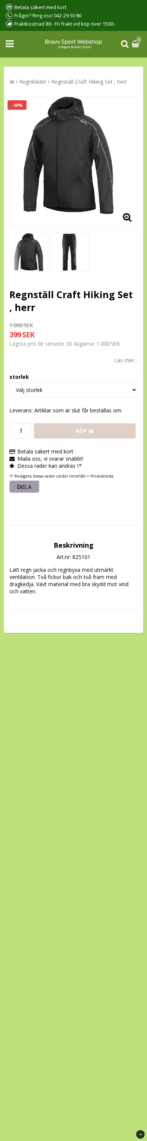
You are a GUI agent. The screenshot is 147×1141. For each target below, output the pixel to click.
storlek (19, 376)
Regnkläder (32, 81)
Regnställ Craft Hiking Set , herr (89, 81)
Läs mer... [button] (126, 360)
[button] (136, 44)
